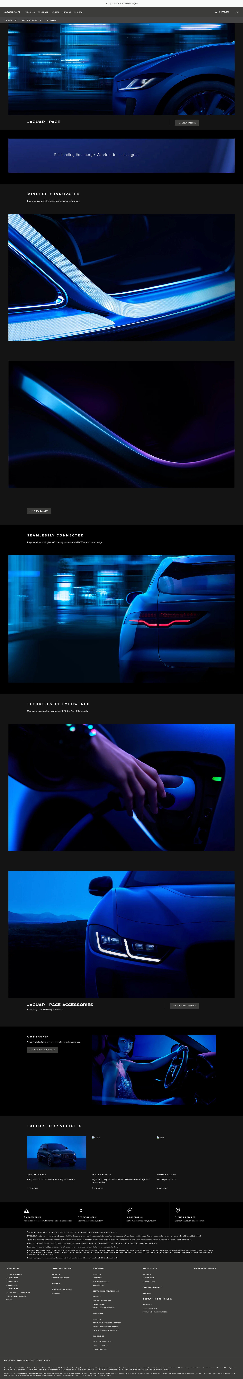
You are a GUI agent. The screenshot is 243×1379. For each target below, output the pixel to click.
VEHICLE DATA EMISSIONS (16, 1296)
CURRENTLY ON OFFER (60, 1278)
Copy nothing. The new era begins (122, 3)
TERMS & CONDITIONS (26, 1360)
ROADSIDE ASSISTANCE (102, 1342)
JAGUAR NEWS (148, 1278)
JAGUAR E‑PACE (12, 1282)
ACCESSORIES (98, 1285)
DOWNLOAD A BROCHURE (62, 1289)
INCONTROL (97, 1278)
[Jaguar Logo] (12, 12)
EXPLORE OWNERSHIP (44, 1050)
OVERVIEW (56, 1274)
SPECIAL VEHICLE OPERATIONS (18, 1292)
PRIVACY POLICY (43, 1360)
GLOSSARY (56, 1293)
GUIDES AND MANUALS (102, 1300)
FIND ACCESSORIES (186, 1006)
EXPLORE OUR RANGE (14, 1274)
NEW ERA (9, 1300)
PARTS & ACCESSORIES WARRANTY (107, 1327)
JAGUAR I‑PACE (12, 1285)
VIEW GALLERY (189, 123)
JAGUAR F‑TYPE (12, 1289)
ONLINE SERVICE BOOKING (103, 1308)
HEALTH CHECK (99, 1304)
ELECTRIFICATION (150, 1308)
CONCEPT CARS (149, 1282)
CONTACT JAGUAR (100, 1345)
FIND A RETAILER (99, 1349)
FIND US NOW (9, 1360)
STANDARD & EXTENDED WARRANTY (107, 1323)
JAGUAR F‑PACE (12, 1278)
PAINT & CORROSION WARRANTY (106, 1330)
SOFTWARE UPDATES (101, 1282)
